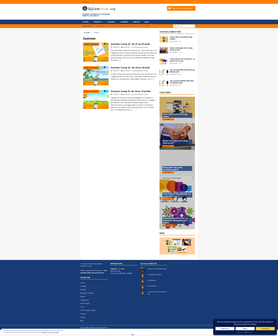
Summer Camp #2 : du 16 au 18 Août (130, 67)
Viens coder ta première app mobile (181, 38)
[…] (119, 60)
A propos (124, 22)
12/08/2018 (167, 225)
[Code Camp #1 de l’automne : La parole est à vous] (164, 61)
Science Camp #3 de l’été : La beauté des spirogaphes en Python (175, 220)
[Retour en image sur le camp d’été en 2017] (164, 50)
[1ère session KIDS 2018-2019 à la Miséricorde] (164, 72)
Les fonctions (152, 286)
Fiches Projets (84, 303)
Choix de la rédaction (170, 32)
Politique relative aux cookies (50, 332)
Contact (136, 22)
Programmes (84, 300)
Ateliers (110, 22)
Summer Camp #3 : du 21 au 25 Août (130, 44)
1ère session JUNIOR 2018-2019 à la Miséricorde (182, 82)
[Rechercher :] (184, 26)
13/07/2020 (174, 52)
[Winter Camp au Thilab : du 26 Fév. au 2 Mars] (172, 249)
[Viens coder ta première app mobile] (164, 39)
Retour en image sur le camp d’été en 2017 (181, 49)
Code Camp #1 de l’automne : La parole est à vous (182, 60)
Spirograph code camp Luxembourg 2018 (172, 168)
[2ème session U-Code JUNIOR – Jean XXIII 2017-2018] (181, 249)
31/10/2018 (167, 172)
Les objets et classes (154, 274)
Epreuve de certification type (157, 269)
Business (83, 290)
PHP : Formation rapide (87, 310)
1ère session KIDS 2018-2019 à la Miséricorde (182, 71)
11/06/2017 (116, 47)
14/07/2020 (174, 41)
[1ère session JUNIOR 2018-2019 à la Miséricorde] (164, 83)
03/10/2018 (174, 63)
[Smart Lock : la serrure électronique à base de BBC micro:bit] (186, 242)
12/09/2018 (174, 74)
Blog (147, 22)
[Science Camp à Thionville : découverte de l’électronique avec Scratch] (177, 242)
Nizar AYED (126, 47)
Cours (82, 307)
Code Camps (165, 92)
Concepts (97, 22)
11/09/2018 (174, 85)
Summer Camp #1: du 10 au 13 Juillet (131, 91)
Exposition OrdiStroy (87, 293)
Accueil (86, 22)
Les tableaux (152, 280)
